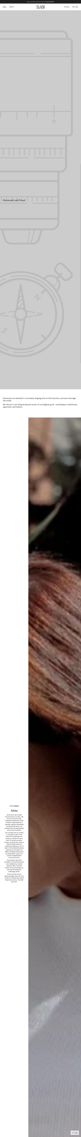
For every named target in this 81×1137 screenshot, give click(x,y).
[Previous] (4, 2)
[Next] (77, 2)
